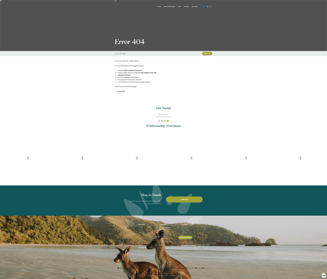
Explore (195, 6)
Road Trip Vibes (169, 6)
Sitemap (185, 227)
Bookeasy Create (175, 275)
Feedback (185, 232)
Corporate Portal (185, 237)
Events (186, 6)
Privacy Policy (185, 229)
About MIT (185, 231)
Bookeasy (157, 275)
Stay (179, 6)
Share (206, 53)
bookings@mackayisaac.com (164, 245)
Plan (159, 6)
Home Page (121, 91)
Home (116, 53)
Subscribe (184, 199)
